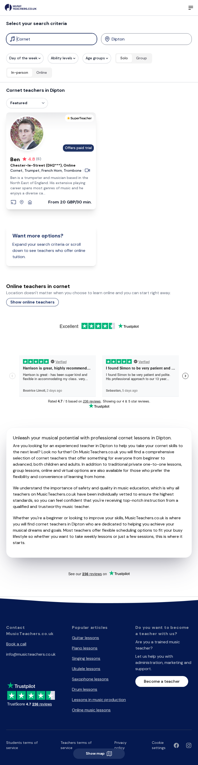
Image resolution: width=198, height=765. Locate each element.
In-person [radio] (19, 72)
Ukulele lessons (86, 668)
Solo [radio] (124, 58)
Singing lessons (86, 658)
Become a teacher (162, 681)
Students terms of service (22, 745)
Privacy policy (120, 745)
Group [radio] (141, 58)
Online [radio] (41, 72)
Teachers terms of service (76, 745)
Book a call (16, 644)
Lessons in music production (99, 699)
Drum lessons (84, 689)
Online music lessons (91, 710)
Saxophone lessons (90, 679)
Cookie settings (159, 745)
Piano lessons (84, 648)
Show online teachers (32, 302)
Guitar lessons (85, 637)
